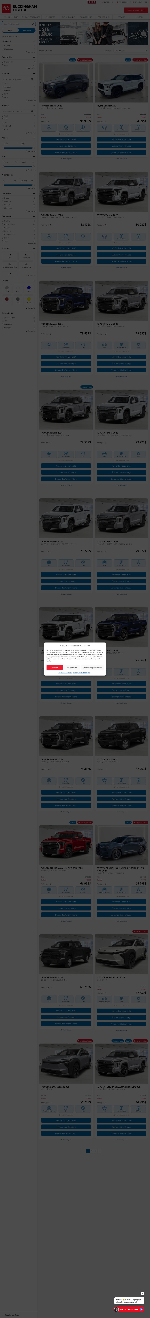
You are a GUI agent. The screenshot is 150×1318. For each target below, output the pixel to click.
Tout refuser (72, 667)
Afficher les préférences (92, 667)
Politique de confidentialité (81, 673)
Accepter (54, 667)
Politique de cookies (65, 673)
